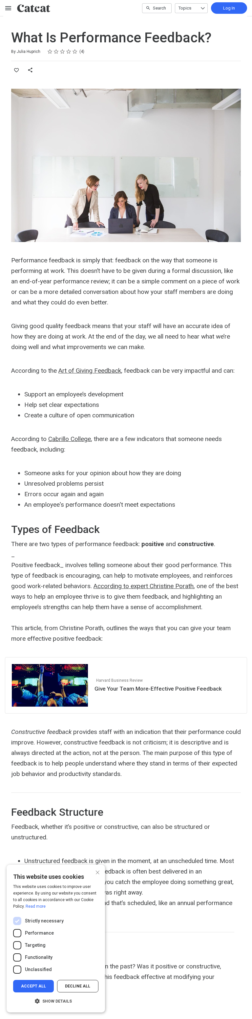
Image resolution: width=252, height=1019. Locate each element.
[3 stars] (62, 52)
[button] (55, 1001)
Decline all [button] (77, 986)
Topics (184, 8)
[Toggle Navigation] (8, 8)
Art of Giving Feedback (89, 370)
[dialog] (56, 938)
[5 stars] (75, 52)
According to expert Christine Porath (144, 586)
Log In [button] (229, 8)
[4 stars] (69, 52)
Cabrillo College (69, 439)
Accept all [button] (33, 986)
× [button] (97, 871)
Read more (36, 906)
